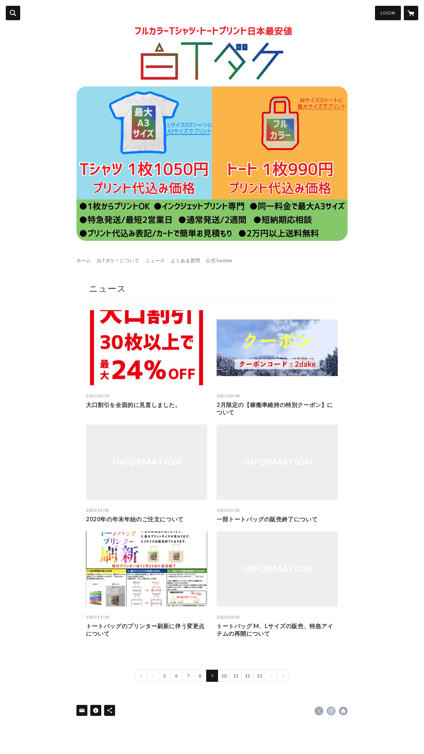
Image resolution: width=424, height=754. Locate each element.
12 (247, 675)
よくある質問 (185, 260)
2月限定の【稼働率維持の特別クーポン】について (275, 408)
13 (259, 675)
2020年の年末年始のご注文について (135, 518)
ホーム (83, 260)
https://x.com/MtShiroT (319, 711)
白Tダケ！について (118, 260)
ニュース (155, 260)
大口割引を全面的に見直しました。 (133, 404)
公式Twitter (219, 260)
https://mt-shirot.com (343, 711)
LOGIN (388, 12)
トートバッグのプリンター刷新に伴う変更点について (145, 629)
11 (235, 675)
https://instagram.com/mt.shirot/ (331, 711)
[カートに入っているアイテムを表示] (411, 13)
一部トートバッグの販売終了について (267, 518)
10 (223, 675)
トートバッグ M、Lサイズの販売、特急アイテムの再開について (275, 629)
